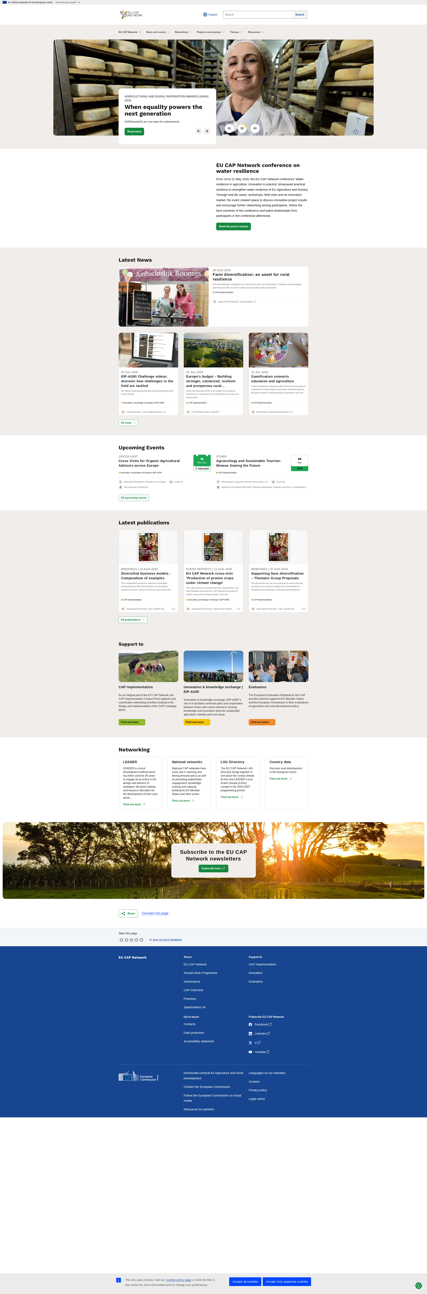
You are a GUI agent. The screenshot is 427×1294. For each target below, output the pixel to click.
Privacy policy (258, 1090)
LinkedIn (262, 1033)
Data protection (194, 1032)
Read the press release (233, 226)
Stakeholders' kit (194, 1007)
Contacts (189, 1024)
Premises (190, 998)
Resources (254, 32)
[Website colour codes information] (418, 1285)
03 (255, 128)
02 (242, 128)
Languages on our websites (267, 1073)
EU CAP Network (128, 32)
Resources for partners (199, 1109)
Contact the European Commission (207, 1087)
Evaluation (256, 981)
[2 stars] (124, 940)
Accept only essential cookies (287, 1281)
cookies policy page (178, 1279)
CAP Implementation (262, 964)
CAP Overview (193, 990)
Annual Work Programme (200, 973)
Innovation (256, 973)
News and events (156, 32)
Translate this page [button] (154, 913)
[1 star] (121, 940)
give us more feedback (167, 939)
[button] (128, 423)
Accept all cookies (245, 1281)
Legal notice (257, 1099)
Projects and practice (209, 32)
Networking (181, 32)
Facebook (263, 1024)
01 (229, 128)
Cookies (254, 1081)
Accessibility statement (199, 1041)
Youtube (262, 1052)
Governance (192, 981)
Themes (234, 32)
